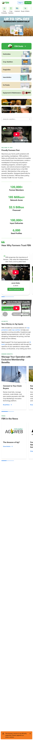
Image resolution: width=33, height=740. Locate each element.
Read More (6, 404)
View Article (6, 446)
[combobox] (16, 119)
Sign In (21, 2)
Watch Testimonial (14, 289)
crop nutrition (15, 330)
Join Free (28, 2)
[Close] (30, 733)
